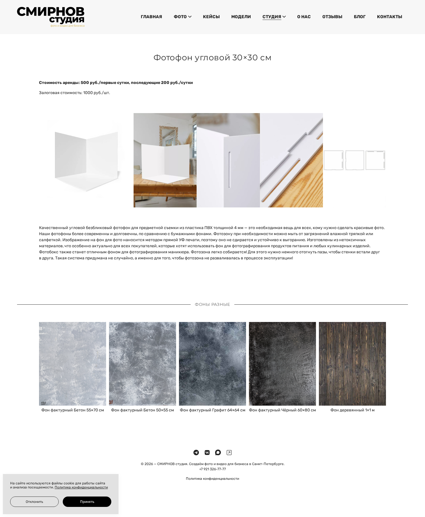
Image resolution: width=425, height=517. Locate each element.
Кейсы (211, 16)
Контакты (389, 16)
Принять (87, 502)
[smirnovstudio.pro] (50, 17)
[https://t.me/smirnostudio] (196, 452)
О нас (304, 16)
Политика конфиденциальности (212, 479)
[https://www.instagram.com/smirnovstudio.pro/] (229, 452)
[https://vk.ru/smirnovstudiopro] (207, 452)
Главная (151, 16)
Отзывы (332, 16)
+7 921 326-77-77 (212, 469)
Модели (241, 16)
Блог (359, 16)
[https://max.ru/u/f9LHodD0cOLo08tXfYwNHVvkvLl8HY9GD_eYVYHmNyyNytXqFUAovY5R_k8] (218, 452)
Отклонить (34, 502)
